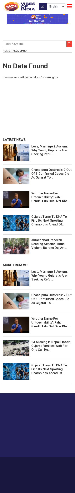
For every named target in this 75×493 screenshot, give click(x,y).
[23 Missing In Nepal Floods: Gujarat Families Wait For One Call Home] (16, 347)
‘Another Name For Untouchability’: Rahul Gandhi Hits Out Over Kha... (50, 197)
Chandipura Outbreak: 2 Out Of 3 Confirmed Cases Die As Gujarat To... (51, 173)
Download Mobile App (37, 483)
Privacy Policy (31, 466)
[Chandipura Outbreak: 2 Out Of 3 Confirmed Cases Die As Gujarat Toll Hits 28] (16, 175)
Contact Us (46, 462)
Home (6, 50)
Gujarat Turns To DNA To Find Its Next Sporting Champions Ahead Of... (49, 220)
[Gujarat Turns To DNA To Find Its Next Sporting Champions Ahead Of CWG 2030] (16, 222)
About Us (32, 462)
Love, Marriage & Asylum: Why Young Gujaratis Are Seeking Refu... (49, 150)
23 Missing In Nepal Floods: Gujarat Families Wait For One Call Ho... (51, 346)
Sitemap (46, 466)
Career (20, 462)
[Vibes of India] (19, 6)
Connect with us (22, 446)
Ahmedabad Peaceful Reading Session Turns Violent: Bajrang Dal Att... (49, 244)
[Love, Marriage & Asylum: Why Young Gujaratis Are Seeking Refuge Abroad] (16, 152)
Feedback (60, 462)
